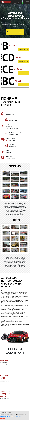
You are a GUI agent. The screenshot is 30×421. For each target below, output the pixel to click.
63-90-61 (16, 3)
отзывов (8, 140)
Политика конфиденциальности (5, 416)
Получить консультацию (15, 32)
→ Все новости (15, 407)
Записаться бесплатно (23, 49)
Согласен (3, 418)
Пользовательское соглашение (16, 416)
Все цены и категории (9, 90)
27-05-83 (16, 1)
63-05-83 (16, 2)
